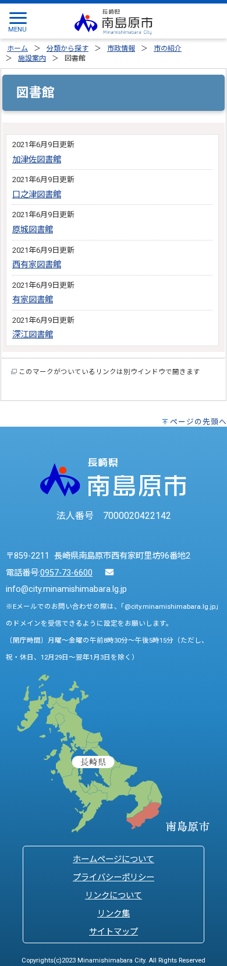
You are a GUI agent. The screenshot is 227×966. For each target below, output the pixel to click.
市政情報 (121, 48)
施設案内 (32, 58)
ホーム (17, 48)
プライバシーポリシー (113, 878)
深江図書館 (32, 335)
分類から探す (67, 48)
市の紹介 (168, 48)
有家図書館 (32, 300)
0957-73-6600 (66, 573)
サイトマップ (113, 932)
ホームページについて (113, 859)
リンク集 (113, 914)
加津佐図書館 (36, 160)
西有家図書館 (36, 265)
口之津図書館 (36, 195)
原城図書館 (32, 230)
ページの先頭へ (198, 421)
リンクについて (113, 896)
